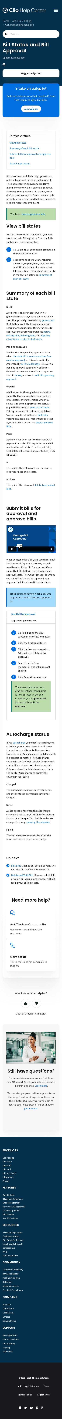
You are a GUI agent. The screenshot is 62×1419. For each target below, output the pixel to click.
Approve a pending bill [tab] (23, 620)
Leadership (8, 1312)
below (46, 331)
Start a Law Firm (10, 1255)
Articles (16, 20)
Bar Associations (10, 1273)
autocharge (19, 742)
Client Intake (8, 1195)
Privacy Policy (25, 1394)
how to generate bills (33, 214)
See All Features (10, 1218)
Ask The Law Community (28, 924)
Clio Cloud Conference (13, 1240)
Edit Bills (43, 414)
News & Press (9, 1320)
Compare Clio (9, 1247)
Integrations (8, 1177)
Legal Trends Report (12, 1243)
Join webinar (31, 108)
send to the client (39, 407)
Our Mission (8, 1308)
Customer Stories (11, 1236)
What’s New (8, 1214)
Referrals (7, 1281)
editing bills (12, 335)
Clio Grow (7, 1161)
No (36, 1003)
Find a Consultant (11, 1339)
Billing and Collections (13, 1199)
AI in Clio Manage (30, 363)
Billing (27, 20)
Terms (47, 1386)
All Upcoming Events (12, 1232)
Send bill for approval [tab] (23, 614)
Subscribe (7, 1351)
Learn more (41, 1085)
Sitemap (6, 1347)
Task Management (11, 1210)
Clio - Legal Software (28, 1386)
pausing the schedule (38, 822)
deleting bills (28, 335)
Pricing (6, 1181)
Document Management (14, 1206)
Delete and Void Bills (22, 875)
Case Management (11, 1202)
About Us (7, 1304)
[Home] (24, 10)
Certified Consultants (13, 1290)
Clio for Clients (9, 1173)
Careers (6, 1316)
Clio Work (7, 1169)
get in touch (30, 1108)
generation (48, 320)
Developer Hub (10, 1335)
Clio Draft (7, 1165)
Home (6, 20)
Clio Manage (8, 1157)
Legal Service (43, 1394)
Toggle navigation (31, 73)
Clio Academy (9, 1343)
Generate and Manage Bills (19, 24)
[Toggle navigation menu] (56, 10)
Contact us (18, 957)
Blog (5, 1251)
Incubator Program (11, 1277)
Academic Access (11, 1286)
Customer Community (13, 1269)
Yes (25, 1003)
